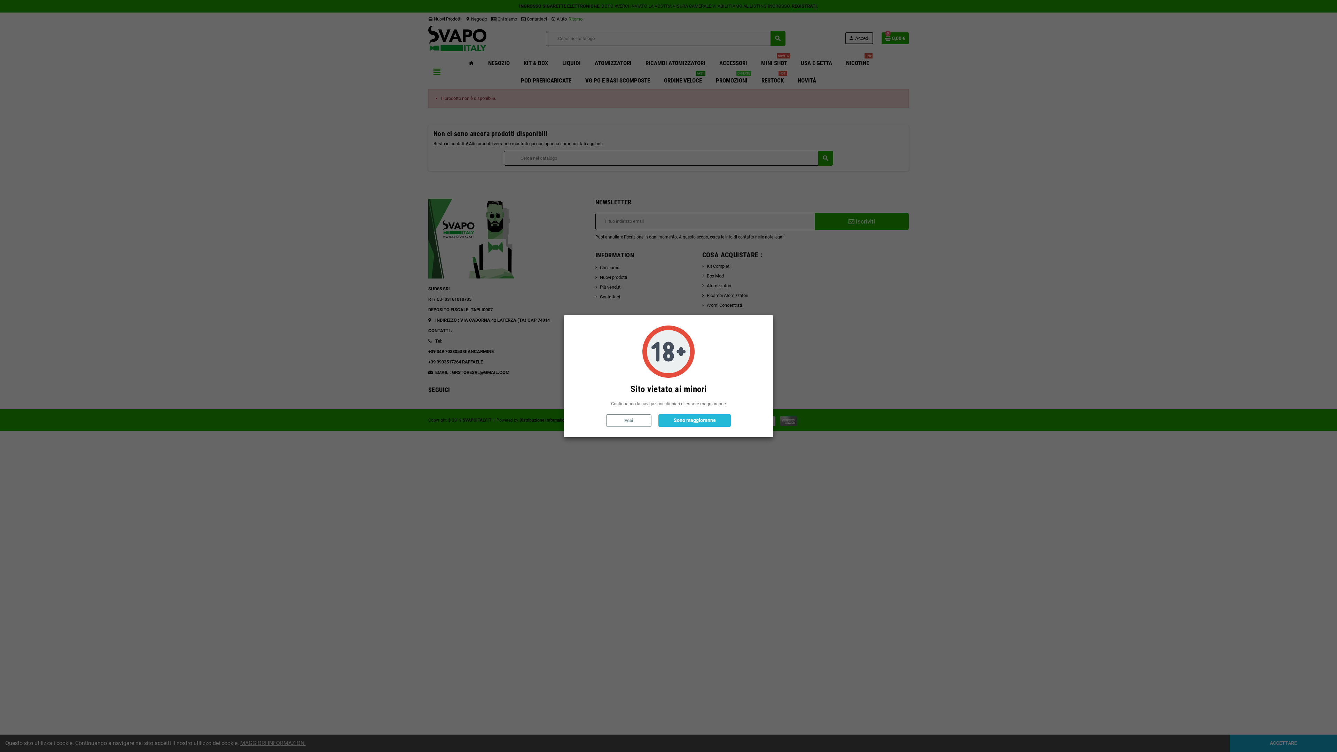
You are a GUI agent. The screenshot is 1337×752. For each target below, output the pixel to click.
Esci (628, 420)
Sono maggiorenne (695, 420)
